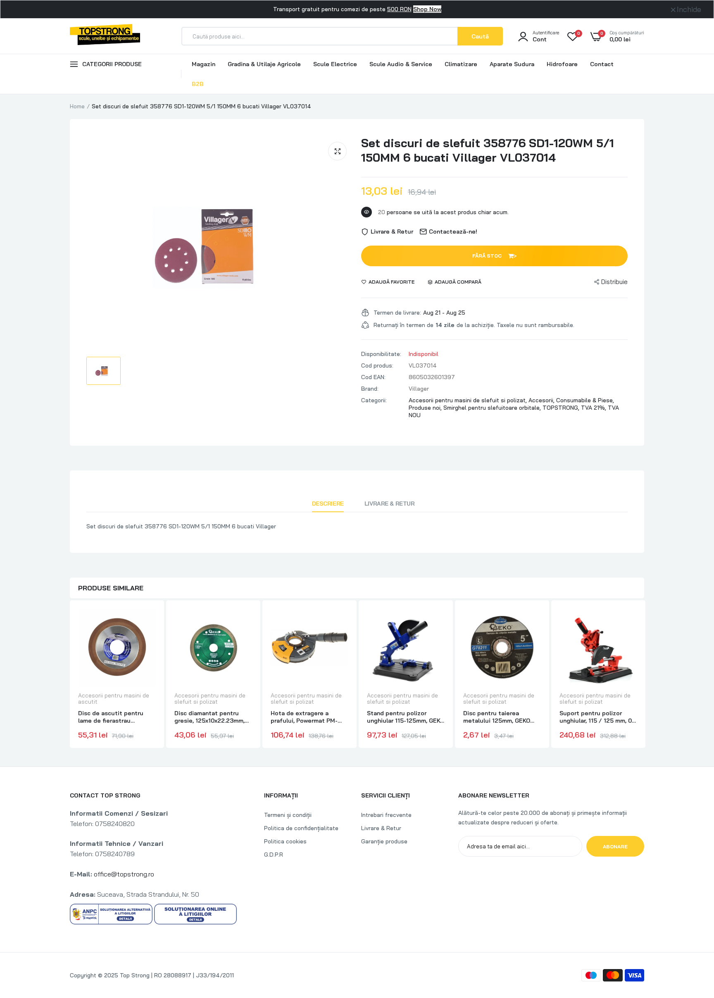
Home (77, 106)
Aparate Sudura (512, 64)
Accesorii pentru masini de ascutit (113, 699)
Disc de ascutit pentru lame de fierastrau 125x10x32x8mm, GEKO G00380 (110, 716)
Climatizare (461, 64)
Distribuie (614, 282)
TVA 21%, (594, 407)
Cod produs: (377, 365)
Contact (602, 64)
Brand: (369, 388)
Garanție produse (384, 841)
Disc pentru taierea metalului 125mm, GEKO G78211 (496, 716)
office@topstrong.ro (124, 874)
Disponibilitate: (381, 354)
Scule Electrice (335, 64)
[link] (148, 622)
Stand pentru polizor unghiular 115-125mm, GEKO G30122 (405, 716)
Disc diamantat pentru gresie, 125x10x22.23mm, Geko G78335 (209, 716)
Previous (70, 675)
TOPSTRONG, (562, 407)
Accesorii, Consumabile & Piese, (571, 400)
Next (644, 675)
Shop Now (427, 9)
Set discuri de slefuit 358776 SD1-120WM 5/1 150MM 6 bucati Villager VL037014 (487, 150)
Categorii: (374, 400)
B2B (198, 84)
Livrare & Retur (389, 503)
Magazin (203, 64)
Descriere (328, 503)
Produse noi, (426, 407)
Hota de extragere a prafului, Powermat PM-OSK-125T (304, 716)
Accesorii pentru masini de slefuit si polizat (209, 699)
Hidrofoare (562, 64)
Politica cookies (285, 841)
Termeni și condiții (288, 815)
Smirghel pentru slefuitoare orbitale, (493, 407)
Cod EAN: (373, 377)
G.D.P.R (273, 854)
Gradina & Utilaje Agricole (264, 64)
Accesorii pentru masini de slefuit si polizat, (468, 400)
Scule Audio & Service (400, 64)
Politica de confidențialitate (301, 828)
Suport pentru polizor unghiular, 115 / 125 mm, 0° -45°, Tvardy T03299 (596, 716)
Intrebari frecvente (386, 815)
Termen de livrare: (397, 312)
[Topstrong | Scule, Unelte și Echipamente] (105, 36)
